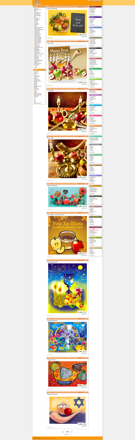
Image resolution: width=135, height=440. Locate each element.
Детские (91, 250)
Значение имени (36, 79)
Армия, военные (93, 241)
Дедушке (35, 11)
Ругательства (36, 88)
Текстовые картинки (37, 93)
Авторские (92, 187)
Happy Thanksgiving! (93, 231)
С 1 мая (35, 22)
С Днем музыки (37, 32)
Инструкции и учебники (94, 137)
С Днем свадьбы (37, 43)
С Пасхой (35, 54)
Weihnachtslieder (93, 60)
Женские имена (92, 91)
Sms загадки (92, 10)
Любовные (92, 181)
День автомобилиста (37, 12)
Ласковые (91, 167)
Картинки (35, 81)
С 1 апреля (36, 20)
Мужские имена (93, 92)
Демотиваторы (36, 75)
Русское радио (36, 89)
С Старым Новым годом (38, 60)
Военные (91, 51)
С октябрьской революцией (39, 53)
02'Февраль (92, 157)
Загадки (35, 77)
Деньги (91, 200)
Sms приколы (36, 71)
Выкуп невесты (92, 211)
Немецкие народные (93, 191)
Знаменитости (36, 78)
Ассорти (91, 99)
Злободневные (92, 121)
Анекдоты (35, 72)
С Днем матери (36, 31)
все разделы (92, 14)
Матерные (92, 168)
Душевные (92, 150)
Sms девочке (92, 9)
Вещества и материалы (94, 198)
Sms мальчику (92, 11)
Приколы (35, 85)
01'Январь (92, 156)
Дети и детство (92, 53)
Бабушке (35, 10)
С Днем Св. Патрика (37, 42)
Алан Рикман (92, 84)
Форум (35, 100)
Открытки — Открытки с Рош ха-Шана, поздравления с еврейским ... (62, 6)
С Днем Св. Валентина (38, 37)
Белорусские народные (94, 189)
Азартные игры (92, 197)
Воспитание (92, 30)
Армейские (92, 50)
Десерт (91, 201)
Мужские (91, 253)
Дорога (91, 71)
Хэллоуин (35, 65)
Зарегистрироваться (37, 103)
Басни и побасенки (93, 188)
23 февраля (92, 209)
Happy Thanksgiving (37, 9)
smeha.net (35, 69)
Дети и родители (93, 42)
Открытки (35, 6)
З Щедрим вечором (37, 15)
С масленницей (36, 49)
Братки (91, 22)
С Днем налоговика (37, 33)
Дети (91, 100)
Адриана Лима (92, 82)
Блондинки (92, 21)
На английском (92, 169)
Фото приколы (36, 95)
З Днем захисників (37, 14)
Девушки (91, 220)
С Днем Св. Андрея (37, 36)
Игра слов (92, 74)
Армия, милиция (93, 98)
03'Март (91, 158)
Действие (91, 199)
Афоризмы (36, 73)
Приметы (35, 87)
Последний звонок (37, 18)
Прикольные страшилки (94, 139)
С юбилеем (36, 62)
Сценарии (35, 92)
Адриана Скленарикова (94, 83)
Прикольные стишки (37, 86)
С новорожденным (37, 50)
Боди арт (91, 243)
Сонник (35, 91)
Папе (35, 16)
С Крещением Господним (38, 47)
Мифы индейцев (93, 190)
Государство (92, 32)
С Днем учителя (37, 46)
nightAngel (85, 36)
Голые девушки (92, 109)
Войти (35, 102)
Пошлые (91, 170)
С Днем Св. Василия (37, 38)
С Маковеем (36, 48)
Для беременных (93, 120)
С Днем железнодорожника (39, 29)
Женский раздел (93, 43)
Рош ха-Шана (36, 19)
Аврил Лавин (92, 80)
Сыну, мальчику (37, 64)
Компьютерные (92, 180)
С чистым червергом (37, 61)
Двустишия (92, 148)
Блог (35, 74)
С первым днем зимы (37, 55)
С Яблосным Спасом (37, 63)
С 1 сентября (36, 23)
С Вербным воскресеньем (38, 27)
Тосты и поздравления (38, 94)
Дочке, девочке (36, 13)
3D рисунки (92, 239)
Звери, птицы (92, 73)
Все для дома (92, 40)
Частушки (35, 96)
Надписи (35, 83)
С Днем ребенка (37, 34)
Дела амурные (92, 41)
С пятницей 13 (36, 57)
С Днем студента (37, 45)
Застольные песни (93, 62)
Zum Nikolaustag (93, 233)
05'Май (91, 160)
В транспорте (92, 118)
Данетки (91, 70)
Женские (91, 251)
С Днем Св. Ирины (37, 39)
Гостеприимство (93, 31)
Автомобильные (93, 18)
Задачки (91, 72)
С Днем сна (36, 44)
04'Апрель (92, 159)
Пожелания (36, 17)
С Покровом (36, 56)
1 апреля (91, 208)
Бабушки (91, 20)
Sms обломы (92, 12)
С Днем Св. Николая (37, 41)
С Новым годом (37, 52)
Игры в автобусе (93, 63)
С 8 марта (35, 25)
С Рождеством (36, 58)
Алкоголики (92, 19)
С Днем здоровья (37, 30)
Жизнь (91, 33)
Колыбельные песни (93, 64)
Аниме (91, 218)
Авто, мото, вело (93, 39)
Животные (92, 221)
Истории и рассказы (37, 80)
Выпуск (91, 212)
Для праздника (36, 76)
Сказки (35, 90)
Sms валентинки (93, 8)
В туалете (91, 119)
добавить (35, 67)
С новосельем (36, 51)
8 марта (91, 210)
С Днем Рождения (37, 35)
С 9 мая (35, 26)
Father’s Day (36, 8)
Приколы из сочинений (94, 138)
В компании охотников (94, 229)
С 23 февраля (36, 24)
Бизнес (91, 28)
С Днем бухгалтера (37, 28)
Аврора (91, 81)
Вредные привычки (93, 52)
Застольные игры (93, 61)
